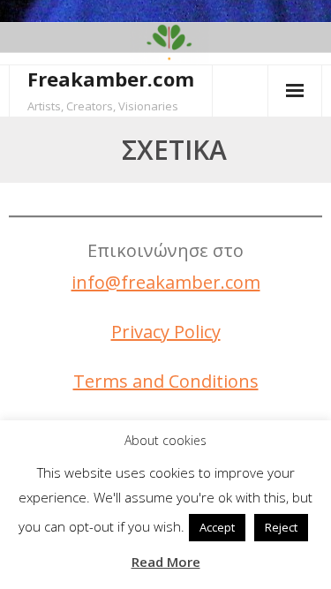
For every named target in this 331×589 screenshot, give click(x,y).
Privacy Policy (166, 332)
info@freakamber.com (165, 282)
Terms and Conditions (166, 381)
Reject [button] (281, 527)
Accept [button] (217, 527)
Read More (166, 561)
